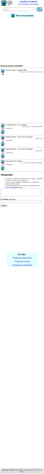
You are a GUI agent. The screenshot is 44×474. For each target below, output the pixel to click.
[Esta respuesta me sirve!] (2, 127)
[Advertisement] (22, 42)
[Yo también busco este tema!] (2, 72)
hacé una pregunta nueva (14, 187)
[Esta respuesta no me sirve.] (2, 133)
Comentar (9, 128)
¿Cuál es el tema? (28, 2)
